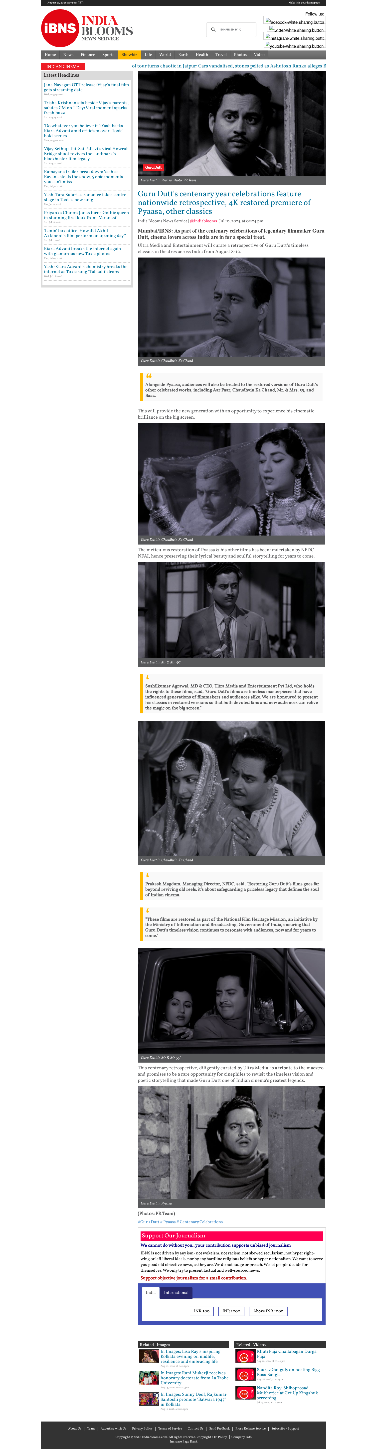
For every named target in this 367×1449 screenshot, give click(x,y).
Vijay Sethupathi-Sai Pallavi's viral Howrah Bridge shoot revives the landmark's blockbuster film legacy (86, 154)
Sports (108, 55)
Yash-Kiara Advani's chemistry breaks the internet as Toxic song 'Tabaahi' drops (86, 269)
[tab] (151, 1293)
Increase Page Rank (183, 1442)
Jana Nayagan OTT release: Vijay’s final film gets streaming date (86, 87)
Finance (88, 55)
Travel (221, 55)
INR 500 (201, 1311)
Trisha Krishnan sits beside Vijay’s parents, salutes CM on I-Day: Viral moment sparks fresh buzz (86, 108)
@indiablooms (203, 221)
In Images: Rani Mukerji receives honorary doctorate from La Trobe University (195, 1378)
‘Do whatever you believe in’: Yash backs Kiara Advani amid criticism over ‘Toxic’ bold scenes (83, 131)
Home (50, 55)
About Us (74, 1429)
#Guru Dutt (148, 1222)
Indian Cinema (63, 67)
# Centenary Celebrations (200, 1222)
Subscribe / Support (285, 1429)
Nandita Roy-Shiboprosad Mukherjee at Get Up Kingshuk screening (287, 1393)
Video (259, 55)
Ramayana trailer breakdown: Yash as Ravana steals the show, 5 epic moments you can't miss (83, 177)
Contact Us (195, 1429)
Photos (240, 55)
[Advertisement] (87, 503)
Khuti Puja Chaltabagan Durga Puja (287, 1354)
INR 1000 (231, 1311)
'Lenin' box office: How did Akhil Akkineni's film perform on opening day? (85, 233)
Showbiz (130, 55)
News (68, 55)
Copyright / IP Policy (212, 1437)
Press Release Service (250, 1429)
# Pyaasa (168, 1222)
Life (148, 55)
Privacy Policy (142, 1429)
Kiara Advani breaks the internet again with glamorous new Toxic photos (82, 251)
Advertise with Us (113, 1429)
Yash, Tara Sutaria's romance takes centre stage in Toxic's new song (85, 197)
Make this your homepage (304, 2)
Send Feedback (219, 1429)
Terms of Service (170, 1429)
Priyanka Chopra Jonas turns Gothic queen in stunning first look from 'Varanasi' (86, 215)
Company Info (241, 1437)
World (165, 55)
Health (202, 55)
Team (91, 1429)
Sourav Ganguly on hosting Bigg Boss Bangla (288, 1372)
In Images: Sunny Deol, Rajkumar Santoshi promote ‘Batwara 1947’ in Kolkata (194, 1400)
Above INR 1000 (268, 1311)
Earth (183, 55)
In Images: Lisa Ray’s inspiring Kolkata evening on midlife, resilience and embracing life (190, 1357)
